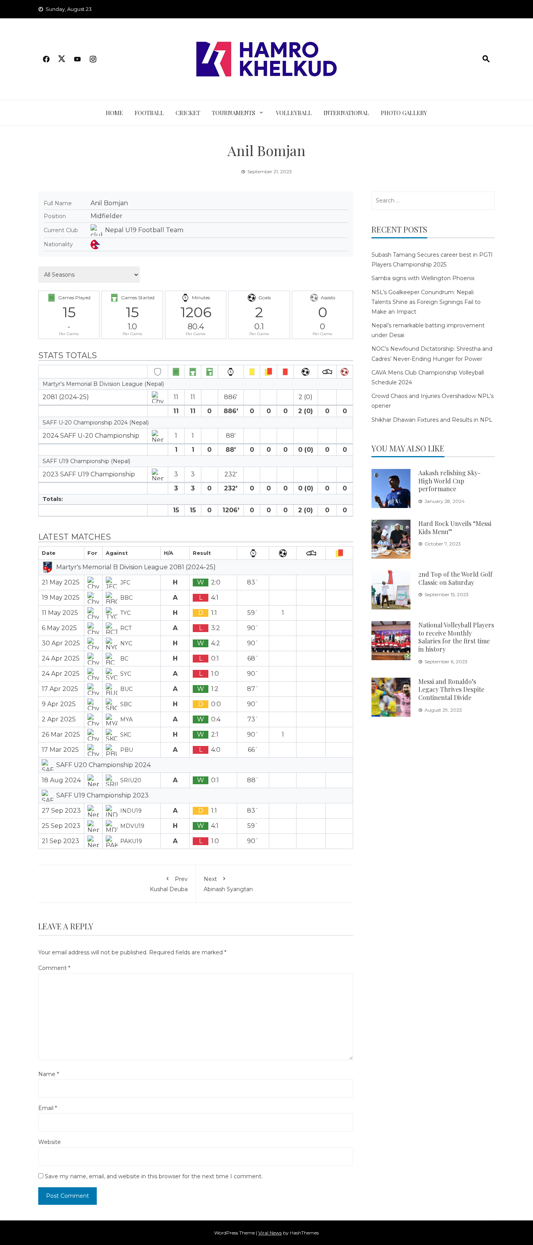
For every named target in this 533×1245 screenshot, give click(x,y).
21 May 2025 (61, 582)
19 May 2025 (61, 597)
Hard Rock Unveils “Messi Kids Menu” (454, 527)
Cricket (188, 113)
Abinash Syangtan (228, 884)
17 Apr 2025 (60, 689)
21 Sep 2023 (60, 841)
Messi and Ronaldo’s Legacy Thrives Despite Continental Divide (451, 689)
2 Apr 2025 (59, 719)
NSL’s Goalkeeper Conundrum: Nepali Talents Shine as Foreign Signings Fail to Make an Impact (426, 302)
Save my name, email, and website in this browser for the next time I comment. (154, 1176)
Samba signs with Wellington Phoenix (422, 278)
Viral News (270, 1233)
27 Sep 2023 (61, 810)
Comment (54, 967)
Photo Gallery (404, 113)
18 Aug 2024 (61, 780)
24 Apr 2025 (61, 658)
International (346, 113)
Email (47, 1108)
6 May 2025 (59, 628)
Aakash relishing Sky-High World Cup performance (449, 481)
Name (48, 1074)
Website (49, 1142)
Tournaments (233, 113)
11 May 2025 (60, 612)
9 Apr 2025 (59, 704)
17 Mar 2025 (60, 749)
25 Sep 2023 (61, 825)
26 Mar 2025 (61, 734)
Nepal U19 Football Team (144, 230)
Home (114, 113)
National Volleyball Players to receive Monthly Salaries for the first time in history (456, 637)
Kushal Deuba (169, 884)
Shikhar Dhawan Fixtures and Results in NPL (431, 419)
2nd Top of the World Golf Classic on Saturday (455, 578)
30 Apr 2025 (61, 643)
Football (149, 113)
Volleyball (294, 113)
